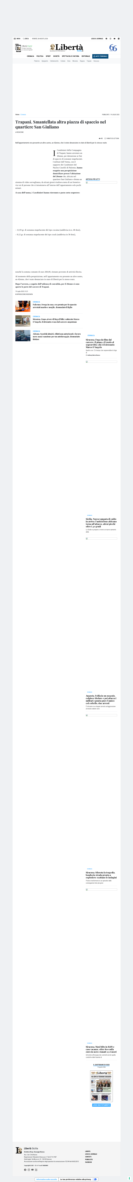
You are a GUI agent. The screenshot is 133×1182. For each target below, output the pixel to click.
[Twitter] (29, 1170)
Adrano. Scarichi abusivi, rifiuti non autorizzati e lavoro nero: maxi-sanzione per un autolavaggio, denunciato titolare (57, 337)
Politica (40, 56)
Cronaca (30, 56)
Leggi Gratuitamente (101, 1105)
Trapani (89, 61)
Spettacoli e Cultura (70, 56)
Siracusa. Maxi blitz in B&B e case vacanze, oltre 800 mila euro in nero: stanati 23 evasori (101, 1049)
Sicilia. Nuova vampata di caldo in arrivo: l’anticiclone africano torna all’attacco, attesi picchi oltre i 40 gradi (101, 523)
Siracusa (96, 61)
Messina (75, 61)
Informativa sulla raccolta (46, 1179)
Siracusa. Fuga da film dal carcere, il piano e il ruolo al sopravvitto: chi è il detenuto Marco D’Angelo (100, 343)
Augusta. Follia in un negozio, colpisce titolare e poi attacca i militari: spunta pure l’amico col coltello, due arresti (101, 699)
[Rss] (36, 1170)
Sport (48, 56)
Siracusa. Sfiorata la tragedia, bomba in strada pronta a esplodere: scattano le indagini (101, 875)
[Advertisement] (66, 17)
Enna (68, 61)
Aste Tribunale (101, 56)
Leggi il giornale (97, 38)
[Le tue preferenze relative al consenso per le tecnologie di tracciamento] (129, 1178)
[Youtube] (32, 1170)
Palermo (37, 61)
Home (17, 115)
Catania (63, 61)
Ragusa (82, 61)
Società (56, 56)
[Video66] (113, 47)
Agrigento (45, 61)
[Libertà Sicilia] (66, 48)
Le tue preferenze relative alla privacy (75, 1179)
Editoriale (86, 56)
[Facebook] (25, 1170)
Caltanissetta (54, 61)
